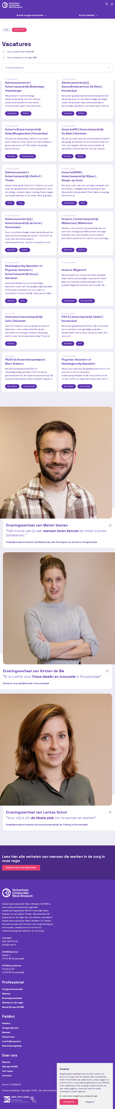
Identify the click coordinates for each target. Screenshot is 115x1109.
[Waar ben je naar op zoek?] (106, 3)
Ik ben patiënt (87, 15)
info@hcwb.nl (9, 944)
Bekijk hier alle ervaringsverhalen (21, 867)
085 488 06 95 (10, 941)
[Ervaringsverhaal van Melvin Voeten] (56, 463)
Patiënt (6, 1023)
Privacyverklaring (10, 1090)
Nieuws (6, 993)
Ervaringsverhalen (12, 998)
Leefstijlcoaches (11, 1041)
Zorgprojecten (10, 1027)
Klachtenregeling (11, 1045)
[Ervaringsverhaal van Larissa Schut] (56, 750)
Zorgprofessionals (12, 989)
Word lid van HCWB (13, 1007)
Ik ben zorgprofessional (30, 15)
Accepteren (69, 1102)
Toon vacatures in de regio (22, 57)
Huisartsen (8, 1036)
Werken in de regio (12, 1002)
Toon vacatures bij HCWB (20, 51)
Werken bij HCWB (19, 30)
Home (6, 30)
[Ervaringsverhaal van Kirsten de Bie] (59, 608)
